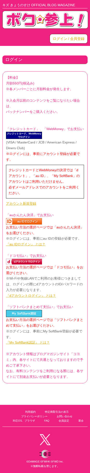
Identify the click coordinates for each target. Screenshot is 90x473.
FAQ (46, 420)
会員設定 (64, 420)
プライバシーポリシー (34, 416)
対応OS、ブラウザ (24, 420)
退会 (81, 420)
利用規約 (30, 411)
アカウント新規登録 (21, 203)
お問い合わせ (64, 416)
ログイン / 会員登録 (68, 39)
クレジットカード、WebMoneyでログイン (24, 135)
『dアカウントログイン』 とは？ (31, 295)
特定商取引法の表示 (57, 411)
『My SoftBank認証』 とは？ (28, 342)
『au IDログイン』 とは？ (25, 244)
